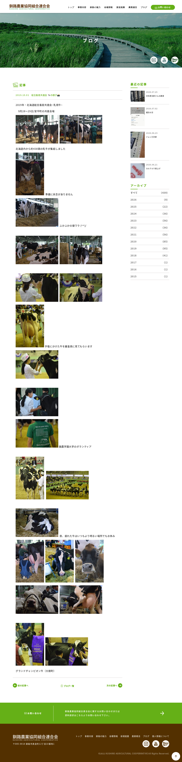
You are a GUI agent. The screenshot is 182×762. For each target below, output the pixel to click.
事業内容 (82, 7)
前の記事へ (23, 685)
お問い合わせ (164, 7)
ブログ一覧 (69, 685)
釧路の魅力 (95, 7)
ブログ (144, 7)
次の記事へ (112, 685)
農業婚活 (133, 7)
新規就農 (120, 7)
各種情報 (108, 7)
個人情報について (160, 736)
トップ (71, 7)
